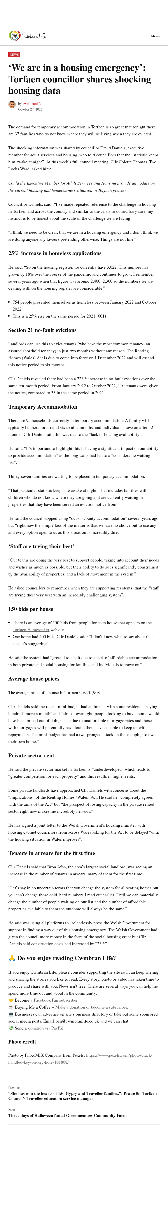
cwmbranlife (32, 103)
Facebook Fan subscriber (55, 1000)
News (14, 54)
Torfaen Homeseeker (31, 629)
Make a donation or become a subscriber (91, 1007)
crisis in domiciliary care (123, 211)
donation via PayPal (45, 1028)
